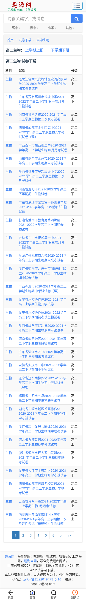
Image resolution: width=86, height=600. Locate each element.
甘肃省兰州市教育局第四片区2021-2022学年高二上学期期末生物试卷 (43, 224)
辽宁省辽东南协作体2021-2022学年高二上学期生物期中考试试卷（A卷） (43, 382)
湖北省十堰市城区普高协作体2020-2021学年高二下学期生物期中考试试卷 (43, 413)
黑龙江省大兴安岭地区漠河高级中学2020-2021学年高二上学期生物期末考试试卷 (43, 83)
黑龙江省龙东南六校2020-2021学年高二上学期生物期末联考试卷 (43, 257)
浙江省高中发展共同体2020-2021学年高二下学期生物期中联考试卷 (43, 428)
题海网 (9, 556)
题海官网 (30, 560)
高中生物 (42, 39)
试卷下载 (25, 39)
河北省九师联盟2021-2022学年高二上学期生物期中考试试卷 (43, 441)
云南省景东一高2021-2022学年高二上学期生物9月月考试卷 (43, 503)
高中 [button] (15, 27)
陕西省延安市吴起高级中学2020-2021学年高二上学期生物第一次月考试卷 (42, 176)
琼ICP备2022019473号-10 (42, 579)
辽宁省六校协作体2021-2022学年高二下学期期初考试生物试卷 (43, 314)
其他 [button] (69, 27)
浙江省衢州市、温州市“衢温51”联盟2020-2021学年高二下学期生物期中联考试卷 (43, 273)
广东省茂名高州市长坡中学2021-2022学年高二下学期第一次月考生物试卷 (42, 101)
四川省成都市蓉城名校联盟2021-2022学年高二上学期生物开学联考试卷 (42, 488)
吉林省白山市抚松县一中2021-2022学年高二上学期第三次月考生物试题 (41, 242)
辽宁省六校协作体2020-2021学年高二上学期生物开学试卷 (43, 301)
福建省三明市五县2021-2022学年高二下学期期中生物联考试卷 (43, 397)
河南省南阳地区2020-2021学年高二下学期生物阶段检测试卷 (43, 340)
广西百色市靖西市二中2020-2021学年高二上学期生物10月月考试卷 (43, 147)
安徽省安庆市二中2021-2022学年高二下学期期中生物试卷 (43, 367)
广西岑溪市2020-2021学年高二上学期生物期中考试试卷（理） (43, 288)
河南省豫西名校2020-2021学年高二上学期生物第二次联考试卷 (43, 116)
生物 (9, 79)
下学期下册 (60, 50)
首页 (10, 39)
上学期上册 (34, 50)
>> (69, 535)
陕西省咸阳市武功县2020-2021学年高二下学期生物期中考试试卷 (43, 327)
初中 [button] (33, 27)
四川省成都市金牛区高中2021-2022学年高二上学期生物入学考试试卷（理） (41, 132)
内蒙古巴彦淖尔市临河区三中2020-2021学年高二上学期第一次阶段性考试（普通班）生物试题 (43, 519)
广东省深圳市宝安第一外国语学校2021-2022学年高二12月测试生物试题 (43, 207)
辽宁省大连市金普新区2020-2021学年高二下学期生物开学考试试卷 (43, 472)
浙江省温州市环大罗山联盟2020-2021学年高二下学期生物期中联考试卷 (42, 457)
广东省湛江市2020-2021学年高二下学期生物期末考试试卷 (43, 354)
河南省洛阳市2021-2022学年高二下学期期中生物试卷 (43, 191)
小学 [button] (51, 27)
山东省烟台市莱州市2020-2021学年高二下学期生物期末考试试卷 (43, 160)
